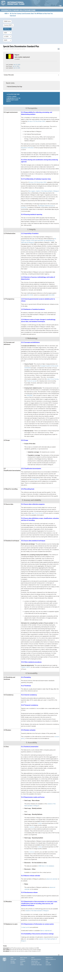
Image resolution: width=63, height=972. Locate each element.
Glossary (48, 963)
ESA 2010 (30, 295)
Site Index (13, 963)
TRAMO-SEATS (25, 667)
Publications (34, 961)
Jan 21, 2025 (16, 66)
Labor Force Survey (52, 379)
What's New (13, 959)
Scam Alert (48, 964)
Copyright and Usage (36, 964)
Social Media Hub (35, 963)
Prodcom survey (31, 381)
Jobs (47, 961)
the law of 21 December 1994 (36, 121)
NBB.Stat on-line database (46, 866)
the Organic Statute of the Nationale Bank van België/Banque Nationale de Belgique (38, 240)
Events (21, 964)
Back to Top (59, 955)
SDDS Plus (7, 29)
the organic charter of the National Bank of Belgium (44, 191)
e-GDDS (7, 36)
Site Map (13, 961)
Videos (32, 957)
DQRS (7, 40)
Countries (22, 961)
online (40, 823)
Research (22, 959)
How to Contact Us (51, 959)
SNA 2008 (51, 295)
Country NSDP (8, 25)
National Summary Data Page (14, 86)
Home (12, 957)
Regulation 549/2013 (27, 147)
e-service (31, 827)
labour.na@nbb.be (46, 930)
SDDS (7, 32)
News (21, 963)
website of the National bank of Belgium (37, 910)
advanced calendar (51, 879)
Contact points (25, 927)
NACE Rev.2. (35, 479)
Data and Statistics (36, 959)
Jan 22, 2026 (16, 64)
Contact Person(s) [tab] (9, 75)
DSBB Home (7, 21)
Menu (60, 5)
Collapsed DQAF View (13, 94)
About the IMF (23, 957)
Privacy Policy (49, 957)
